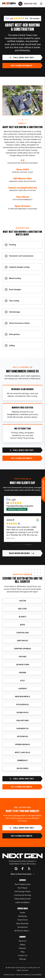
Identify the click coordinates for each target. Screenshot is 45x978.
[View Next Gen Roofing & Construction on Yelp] (29, 869)
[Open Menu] (41, 3)
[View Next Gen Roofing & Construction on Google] (16, 869)
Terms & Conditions (23, 974)
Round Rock (23, 920)
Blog (22, 952)
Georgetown (22, 927)
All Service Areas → (22, 930)
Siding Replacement (22, 899)
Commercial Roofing (22, 895)
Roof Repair (22, 888)
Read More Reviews (19, 553)
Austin (22, 912)
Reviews (22, 948)
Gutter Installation (22, 902)
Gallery (22, 944)
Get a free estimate (21, 65)
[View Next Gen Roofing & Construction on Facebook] (22, 869)
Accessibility (36, 974)
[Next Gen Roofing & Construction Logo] (8, 3)
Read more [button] (10, 538)
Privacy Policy (9, 974)
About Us (22, 941)
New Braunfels (22, 923)
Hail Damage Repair (22, 891)
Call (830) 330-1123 (23, 57)
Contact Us (22, 955)
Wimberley (22, 916)
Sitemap (22, 959)
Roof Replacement (22, 884)
